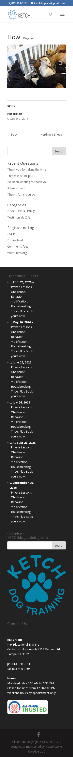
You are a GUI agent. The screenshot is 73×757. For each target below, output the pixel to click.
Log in (11, 234)
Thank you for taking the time (26, 169)
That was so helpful (20, 176)
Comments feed (18, 246)
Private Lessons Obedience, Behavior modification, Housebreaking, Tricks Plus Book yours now (22, 301)
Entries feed (15, 240)
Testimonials (15, 217)
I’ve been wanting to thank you (27, 182)
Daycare (28, 38)
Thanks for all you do (21, 194)
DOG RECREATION (19, 211)
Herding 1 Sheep (53, 134)
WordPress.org (17, 253)
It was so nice (16, 188)
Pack (12, 134)
